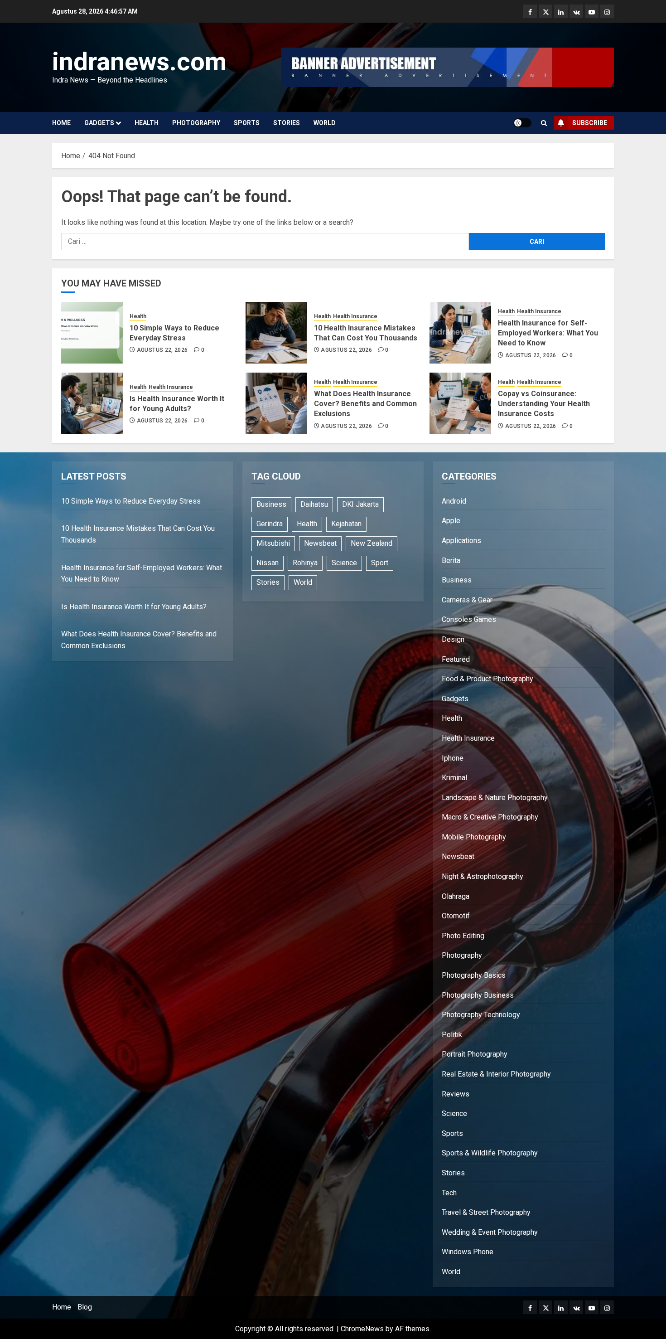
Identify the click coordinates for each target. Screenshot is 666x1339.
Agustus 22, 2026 (162, 350)
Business (271, 504)
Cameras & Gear (467, 600)
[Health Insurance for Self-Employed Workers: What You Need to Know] (460, 333)
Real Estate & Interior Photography (496, 1074)
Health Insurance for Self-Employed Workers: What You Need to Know (548, 333)
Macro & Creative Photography (490, 817)
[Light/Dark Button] (522, 122)
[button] (544, 123)
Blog (84, 1307)
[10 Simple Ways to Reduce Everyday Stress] (92, 333)
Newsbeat (320, 543)
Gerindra (269, 523)
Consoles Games (469, 619)
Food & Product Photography (487, 678)
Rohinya (305, 562)
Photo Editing (463, 935)
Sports (247, 122)
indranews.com (139, 62)
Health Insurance (355, 316)
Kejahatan (346, 523)
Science (344, 562)
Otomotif (456, 916)
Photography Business (478, 995)
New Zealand (371, 543)
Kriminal (454, 777)
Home (61, 122)
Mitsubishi (273, 543)
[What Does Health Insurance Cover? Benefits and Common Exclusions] (276, 403)
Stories (286, 122)
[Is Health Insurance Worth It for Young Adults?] (92, 403)
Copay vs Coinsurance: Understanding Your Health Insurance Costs (544, 403)
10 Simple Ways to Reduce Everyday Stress (131, 501)
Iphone (452, 758)
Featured (456, 659)
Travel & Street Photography (486, 1212)
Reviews (455, 1094)
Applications (461, 540)
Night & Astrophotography (482, 876)
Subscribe (589, 122)
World (325, 122)
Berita (451, 560)
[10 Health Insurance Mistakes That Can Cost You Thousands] (276, 333)
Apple (451, 520)
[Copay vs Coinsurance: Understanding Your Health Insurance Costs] (460, 403)
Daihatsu (314, 504)
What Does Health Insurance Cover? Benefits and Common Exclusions (365, 403)
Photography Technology (481, 1014)
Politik (452, 1034)
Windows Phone (467, 1251)
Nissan (267, 562)
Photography (196, 122)
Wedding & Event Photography (490, 1232)
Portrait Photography (474, 1054)
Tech (449, 1193)
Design (453, 639)
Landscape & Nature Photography (495, 797)
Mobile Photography (474, 837)
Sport (379, 562)
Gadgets (99, 122)
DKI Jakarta (360, 504)
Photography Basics (474, 975)
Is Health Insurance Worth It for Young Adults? (134, 606)
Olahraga (455, 896)
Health (147, 122)
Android (454, 501)
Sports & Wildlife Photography (490, 1153)
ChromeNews (362, 1328)
